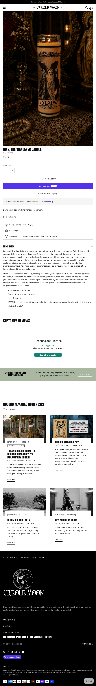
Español (6, 667)
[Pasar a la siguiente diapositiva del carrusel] (91, 390)
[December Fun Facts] (24, 502)
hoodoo (25, 442)
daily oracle (13, 442)
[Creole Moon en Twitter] (19, 652)
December (12, 515)
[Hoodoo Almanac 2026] (71, 429)
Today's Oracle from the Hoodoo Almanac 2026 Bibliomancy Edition (21, 454)
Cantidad (7, 165)
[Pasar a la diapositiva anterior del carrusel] (85, 390)
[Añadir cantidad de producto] (12, 170)
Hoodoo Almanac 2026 (67, 442)
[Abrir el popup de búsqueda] (86, 7)
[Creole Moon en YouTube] (23, 652)
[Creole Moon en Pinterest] (12, 652)
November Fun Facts (66, 520)
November (70, 515)
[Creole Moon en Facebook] (4, 652)
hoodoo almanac (16, 446)
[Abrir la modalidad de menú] (4, 7)
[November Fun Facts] (71, 502)
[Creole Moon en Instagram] (8, 652)
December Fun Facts (18, 520)
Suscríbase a (86, 644)
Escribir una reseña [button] (48, 355)
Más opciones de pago (48, 193)
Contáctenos (51, 236)
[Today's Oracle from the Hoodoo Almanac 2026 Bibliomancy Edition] (24, 429)
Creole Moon (21, 670)
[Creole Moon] (48, 7)
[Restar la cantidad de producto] (5, 170)
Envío (5, 210)
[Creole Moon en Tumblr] (15, 652)
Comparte (11, 217)
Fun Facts (23, 515)
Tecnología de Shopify (11, 675)
